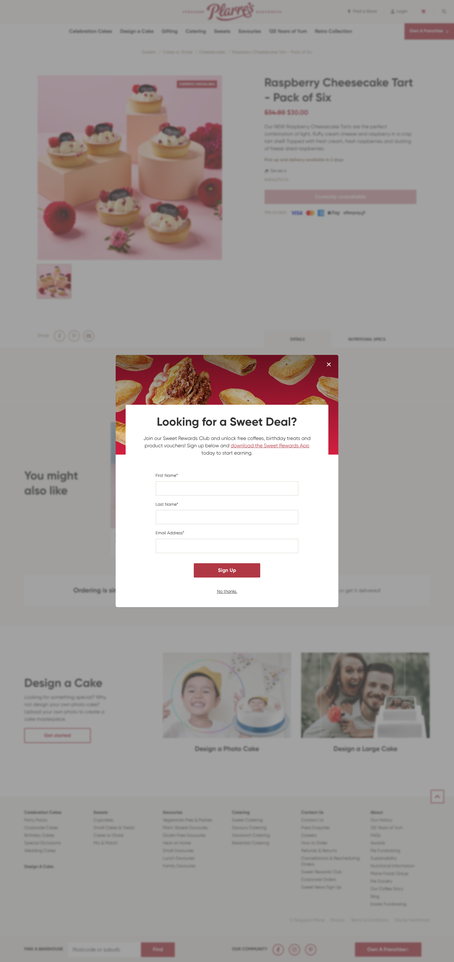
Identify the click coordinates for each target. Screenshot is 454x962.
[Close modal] (329, 365)
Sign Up (227, 570)
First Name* (167, 475)
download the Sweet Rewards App (270, 446)
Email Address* (170, 533)
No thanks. (227, 590)
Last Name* (167, 504)
